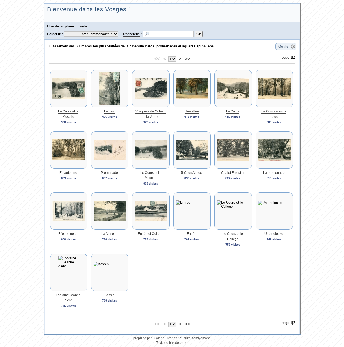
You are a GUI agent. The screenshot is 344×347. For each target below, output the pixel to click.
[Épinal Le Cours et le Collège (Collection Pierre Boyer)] (233, 211)
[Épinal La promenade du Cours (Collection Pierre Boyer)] (274, 150)
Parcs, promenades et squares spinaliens (179, 46)
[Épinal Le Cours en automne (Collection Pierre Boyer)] (68, 150)
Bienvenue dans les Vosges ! (88, 9)
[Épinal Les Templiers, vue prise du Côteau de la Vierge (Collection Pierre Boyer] (150, 88)
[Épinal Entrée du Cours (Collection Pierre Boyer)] (192, 211)
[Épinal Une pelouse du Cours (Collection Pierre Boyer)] (274, 211)
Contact (84, 26)
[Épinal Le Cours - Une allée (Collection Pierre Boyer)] (192, 88)
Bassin (109, 295)
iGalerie (158, 338)
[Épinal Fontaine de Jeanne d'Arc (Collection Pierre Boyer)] (68, 272)
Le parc (109, 111)
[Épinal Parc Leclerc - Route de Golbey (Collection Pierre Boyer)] (109, 88)
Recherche (131, 34)
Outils (283, 46)
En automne (68, 172)
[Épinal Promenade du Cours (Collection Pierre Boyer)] (109, 150)
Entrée (191, 233)
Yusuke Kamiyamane (195, 338)
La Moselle (109, 233)
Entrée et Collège (150, 233)
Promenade (109, 172)
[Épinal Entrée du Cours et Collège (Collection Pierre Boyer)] (150, 211)
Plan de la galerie (60, 26)
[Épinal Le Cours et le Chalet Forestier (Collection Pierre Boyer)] (233, 150)
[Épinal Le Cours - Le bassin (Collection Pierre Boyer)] (109, 272)
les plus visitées (106, 46)
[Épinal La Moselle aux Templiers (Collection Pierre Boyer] (109, 211)
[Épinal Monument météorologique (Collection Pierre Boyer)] (192, 150)
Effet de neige (68, 233)
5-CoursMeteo (191, 172)
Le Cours (232, 111)
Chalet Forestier (233, 172)
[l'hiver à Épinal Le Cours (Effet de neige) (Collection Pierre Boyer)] (68, 211)
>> (187, 58)
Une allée (192, 111)
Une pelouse (273, 233)
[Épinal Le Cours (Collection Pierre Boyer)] (233, 88)
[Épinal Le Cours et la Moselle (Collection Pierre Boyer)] (68, 88)
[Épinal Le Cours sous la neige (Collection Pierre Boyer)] (274, 88)
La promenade (274, 172)
